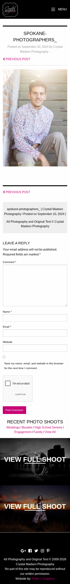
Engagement (22, 432)
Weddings (13, 427)
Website (7, 341)
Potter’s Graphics (43, 578)
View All (50, 432)
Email (7, 326)
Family (38, 432)
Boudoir (27, 427)
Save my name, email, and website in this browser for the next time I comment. (33, 366)
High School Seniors (48, 427)
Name (7, 311)
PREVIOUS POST (17, 59)
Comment (9, 262)
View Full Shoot (35, 459)
